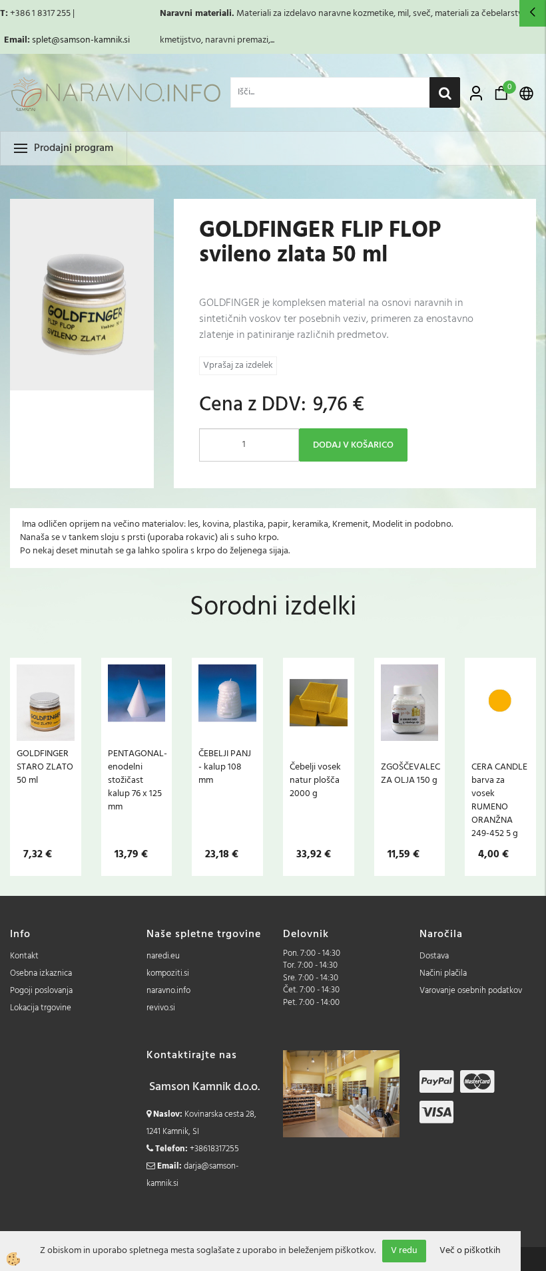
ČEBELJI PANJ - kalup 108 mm (224, 766)
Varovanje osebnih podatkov (470, 991)
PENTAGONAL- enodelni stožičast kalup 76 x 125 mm (137, 780)
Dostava (434, 956)
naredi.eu (163, 956)
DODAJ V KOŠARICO (353, 445)
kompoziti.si (167, 973)
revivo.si (160, 1008)
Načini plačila (443, 973)
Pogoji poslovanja (41, 991)
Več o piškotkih (470, 1251)
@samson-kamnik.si (90, 40)
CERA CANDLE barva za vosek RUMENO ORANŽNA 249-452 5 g (499, 800)
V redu (404, 1250)
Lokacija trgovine (40, 1008)
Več (45, 735)
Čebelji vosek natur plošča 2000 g (315, 780)
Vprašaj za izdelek (238, 365)
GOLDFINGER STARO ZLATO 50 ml (45, 766)
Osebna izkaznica (41, 973)
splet (41, 40)
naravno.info (168, 991)
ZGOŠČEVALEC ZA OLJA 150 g (410, 773)
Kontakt (24, 956)
